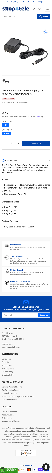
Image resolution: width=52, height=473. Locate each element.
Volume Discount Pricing (12, 387)
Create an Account (9, 412)
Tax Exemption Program (11, 390)
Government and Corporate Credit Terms (18, 396)
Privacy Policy (7, 372)
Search (45, 16)
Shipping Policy (8, 375)
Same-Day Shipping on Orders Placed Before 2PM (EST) (26, 2)
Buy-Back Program (9, 393)
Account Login (8, 415)
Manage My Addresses (11, 421)
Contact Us (6, 359)
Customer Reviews (9, 400)
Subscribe (44, 315)
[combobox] (26, 16)
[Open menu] (47, 8)
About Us (5, 362)
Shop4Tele (29, 466)
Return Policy (7, 365)
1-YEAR (6, 133)
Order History (7, 418)
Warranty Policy (8, 368)
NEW (5, 125)
